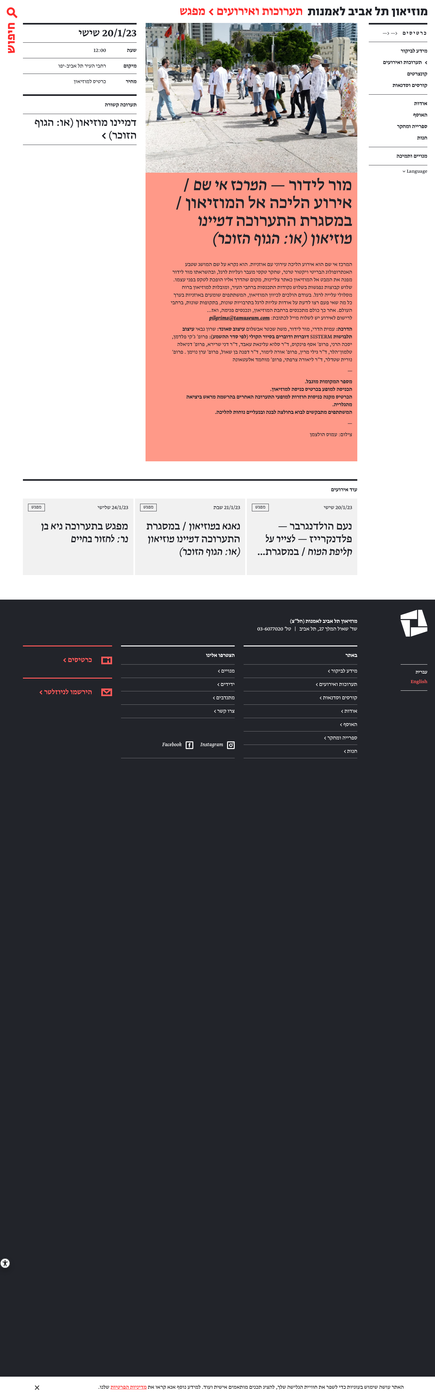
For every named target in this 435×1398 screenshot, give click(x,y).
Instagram (211, 744)
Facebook (172, 744)
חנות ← (350, 751)
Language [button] (415, 171)
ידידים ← (226, 684)
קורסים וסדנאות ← (338, 698)
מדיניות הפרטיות (128, 1387)
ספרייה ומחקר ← (340, 738)
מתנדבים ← (224, 698)
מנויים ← (226, 671)
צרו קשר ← (224, 711)
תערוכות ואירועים (260, 12)
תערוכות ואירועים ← (336, 684)
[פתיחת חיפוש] (11, 28)
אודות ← (349, 711)
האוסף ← (348, 724)
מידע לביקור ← (342, 671)
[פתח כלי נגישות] (5, 1263)
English (418, 682)
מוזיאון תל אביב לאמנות (367, 11)
